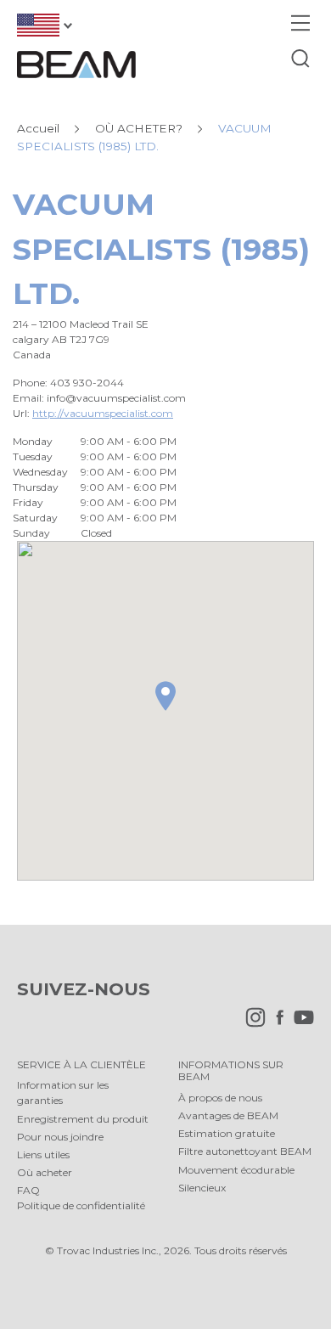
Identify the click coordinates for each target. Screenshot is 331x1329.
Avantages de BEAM (228, 1115)
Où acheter (44, 1172)
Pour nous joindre (60, 1136)
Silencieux (202, 1187)
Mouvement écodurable (236, 1169)
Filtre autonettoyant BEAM (244, 1151)
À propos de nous (220, 1097)
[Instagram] (251, 1023)
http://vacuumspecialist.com (102, 413)
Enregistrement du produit (83, 1118)
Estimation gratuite (226, 1133)
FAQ (28, 1190)
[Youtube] (299, 1023)
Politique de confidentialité (81, 1205)
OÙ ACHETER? (138, 128)
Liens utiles (43, 1154)
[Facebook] (275, 1023)
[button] (165, 696)
